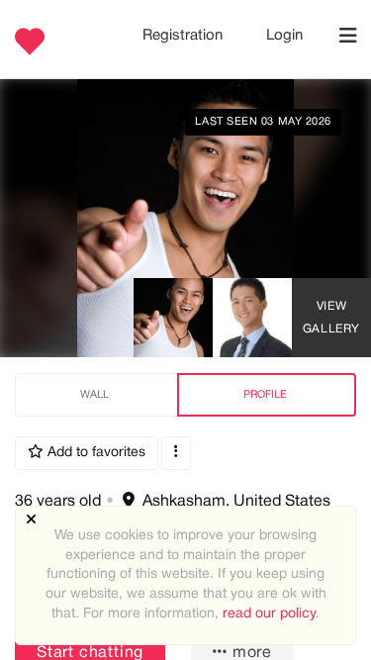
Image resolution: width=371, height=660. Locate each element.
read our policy (269, 614)
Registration (184, 36)
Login (284, 36)
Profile (265, 395)
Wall (94, 395)
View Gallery (331, 317)
